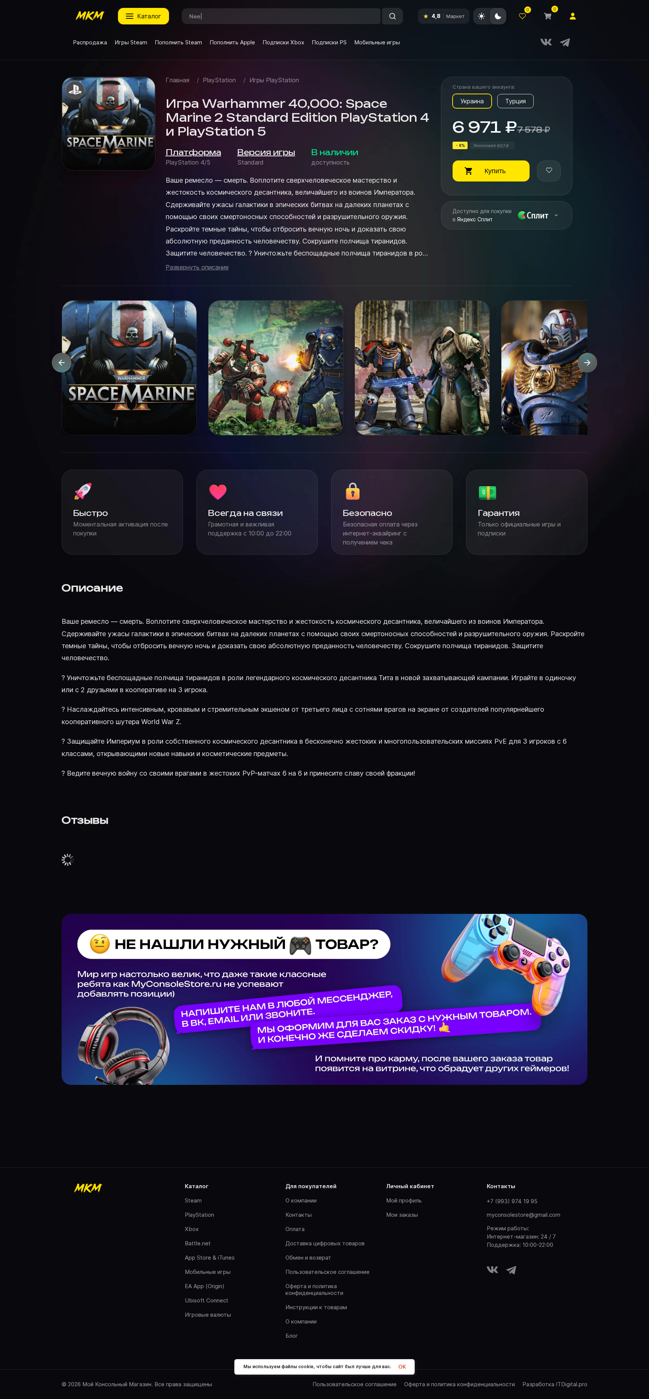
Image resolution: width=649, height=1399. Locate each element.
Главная (177, 80)
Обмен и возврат (308, 1257)
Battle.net (198, 1243)
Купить (495, 171)
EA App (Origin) (205, 1286)
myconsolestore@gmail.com (523, 1214)
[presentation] (61, 362)
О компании (301, 1200)
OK (402, 1367)
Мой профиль (404, 1200)
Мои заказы (402, 1214)
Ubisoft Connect (206, 1300)
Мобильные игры (208, 1271)
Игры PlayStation (274, 80)
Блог (291, 1335)
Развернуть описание (197, 267)
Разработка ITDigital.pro (554, 1384)
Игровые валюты (208, 1314)
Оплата (295, 1229)
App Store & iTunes (210, 1257)
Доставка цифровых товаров (325, 1243)
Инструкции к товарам (316, 1307)
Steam (193, 1200)
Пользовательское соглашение (327, 1271)
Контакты (298, 1214)
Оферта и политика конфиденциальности (314, 1289)
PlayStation (219, 80)
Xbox (192, 1229)
